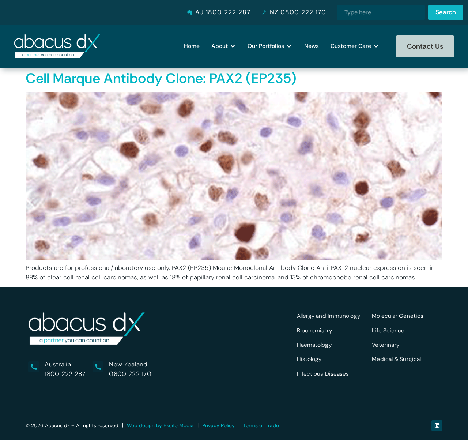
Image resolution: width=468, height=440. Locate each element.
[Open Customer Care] (376, 46)
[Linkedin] (436, 425)
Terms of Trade (261, 425)
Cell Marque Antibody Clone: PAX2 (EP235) (161, 78)
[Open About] (233, 46)
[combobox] (381, 12)
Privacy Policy (218, 425)
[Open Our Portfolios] (289, 46)
